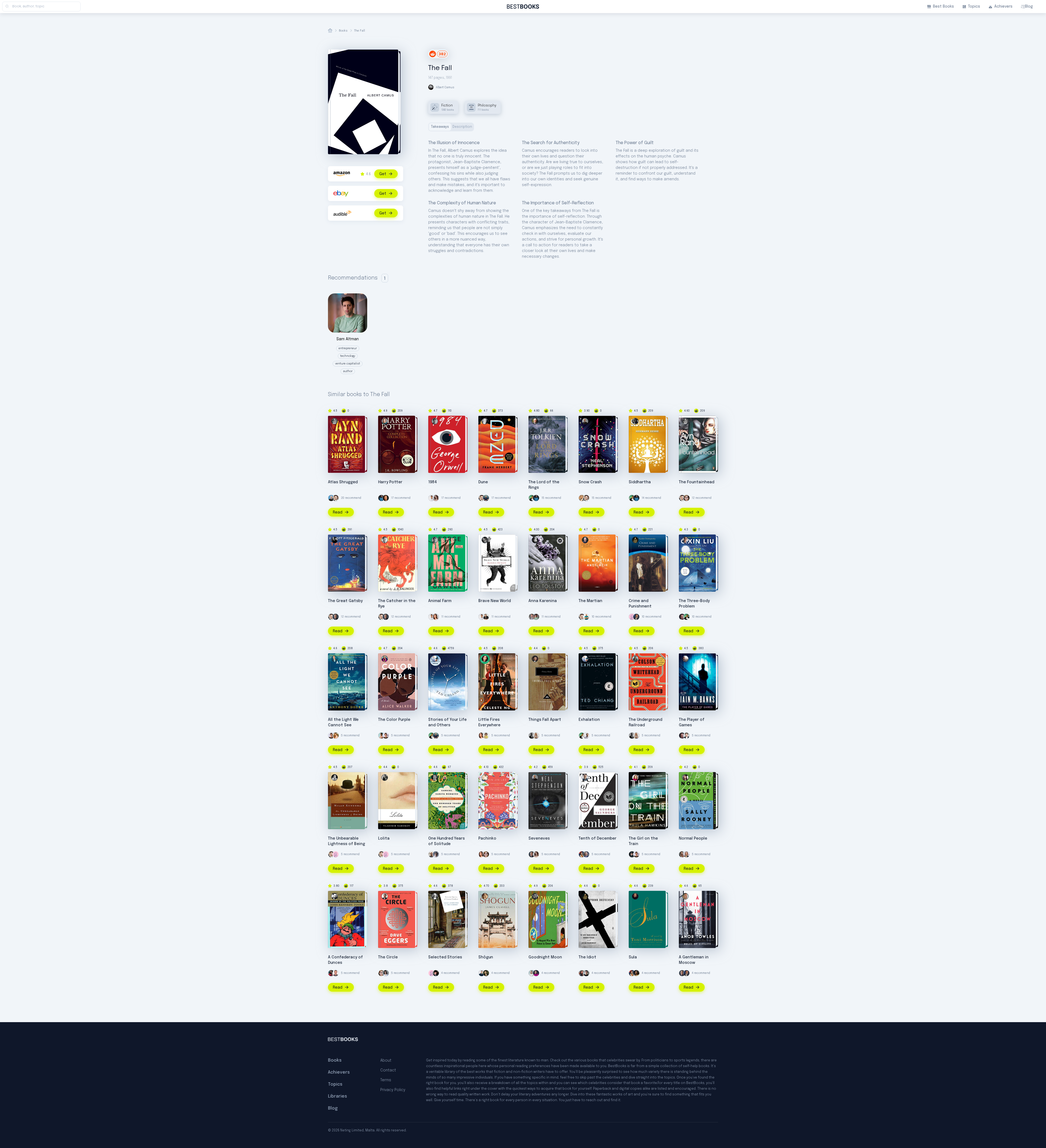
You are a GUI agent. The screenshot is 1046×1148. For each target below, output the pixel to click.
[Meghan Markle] (331, 735)
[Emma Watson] (686, 498)
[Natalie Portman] (686, 854)
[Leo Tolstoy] (535, 540)
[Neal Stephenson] (585, 421)
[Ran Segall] (481, 973)
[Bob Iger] (586, 854)
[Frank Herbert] (485, 421)
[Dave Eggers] (384, 896)
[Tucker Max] (335, 973)
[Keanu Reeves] (582, 973)
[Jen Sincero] (385, 973)
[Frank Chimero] (632, 617)
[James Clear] (381, 498)
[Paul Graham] (385, 498)
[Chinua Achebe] (535, 658)
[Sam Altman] (536, 617)
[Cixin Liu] (685, 540)
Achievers (1003, 6)
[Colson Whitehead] (635, 658)
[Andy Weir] (585, 540)
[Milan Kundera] (334, 777)
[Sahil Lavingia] (431, 498)
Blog (1029, 6)
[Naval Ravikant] (531, 498)
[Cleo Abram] (436, 498)
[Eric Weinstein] (436, 973)
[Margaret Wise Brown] (535, 896)
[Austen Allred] (531, 617)
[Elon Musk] (686, 735)
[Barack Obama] (531, 735)
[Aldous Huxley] (485, 540)
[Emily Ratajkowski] (682, 854)
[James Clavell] (485, 896)
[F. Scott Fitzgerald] (334, 540)
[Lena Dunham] (582, 854)
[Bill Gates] (335, 617)
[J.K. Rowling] (384, 421)
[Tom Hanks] (636, 617)
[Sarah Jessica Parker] (536, 735)
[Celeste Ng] (485, 658)
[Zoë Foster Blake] (486, 735)
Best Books (943, 6)
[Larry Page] (582, 498)
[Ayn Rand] (334, 421)
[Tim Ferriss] (486, 498)
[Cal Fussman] (436, 854)
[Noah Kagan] (586, 617)
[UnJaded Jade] (335, 735)
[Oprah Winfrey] (636, 973)
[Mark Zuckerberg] (682, 617)
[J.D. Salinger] (384, 540)
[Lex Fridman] (586, 973)
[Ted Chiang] (434, 658)
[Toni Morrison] (635, 896)
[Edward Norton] (486, 973)
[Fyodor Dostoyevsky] (635, 540)
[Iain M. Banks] (685, 658)
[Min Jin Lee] (485, 777)
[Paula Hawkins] (635, 777)
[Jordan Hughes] (586, 735)
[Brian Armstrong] (331, 498)
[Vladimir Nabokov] (384, 777)
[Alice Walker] (384, 658)
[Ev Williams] (335, 498)
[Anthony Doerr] (334, 658)
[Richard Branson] (431, 854)
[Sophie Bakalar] (436, 617)
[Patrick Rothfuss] (486, 617)
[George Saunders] (585, 777)
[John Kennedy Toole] (334, 896)
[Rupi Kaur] (381, 735)
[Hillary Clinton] (536, 973)
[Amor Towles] (685, 896)
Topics (974, 6)
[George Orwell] (434, 421)
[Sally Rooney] (685, 777)
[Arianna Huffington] (531, 973)
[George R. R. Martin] (632, 854)
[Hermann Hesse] (635, 421)
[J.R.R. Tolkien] (535, 421)
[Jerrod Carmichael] (331, 973)
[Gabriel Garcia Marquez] (434, 777)
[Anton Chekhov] (434, 896)
